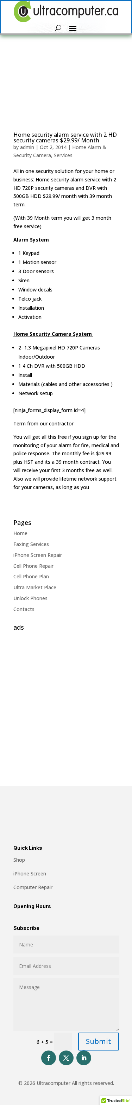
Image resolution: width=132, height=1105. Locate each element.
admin (27, 147)
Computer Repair (32, 887)
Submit (98, 1041)
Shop (19, 859)
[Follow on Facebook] (48, 1058)
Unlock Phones (30, 598)
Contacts (23, 609)
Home (20, 533)
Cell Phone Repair (33, 566)
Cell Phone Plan (31, 576)
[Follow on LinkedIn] (83, 1058)
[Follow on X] (66, 1058)
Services (63, 155)
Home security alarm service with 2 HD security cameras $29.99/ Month (65, 137)
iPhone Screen (29, 873)
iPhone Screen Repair (37, 555)
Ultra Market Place (34, 587)
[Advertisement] (66, 700)
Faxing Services (31, 544)
